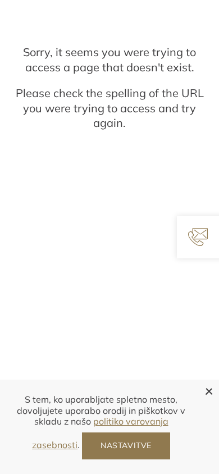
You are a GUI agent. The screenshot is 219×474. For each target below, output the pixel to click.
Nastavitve (126, 445)
